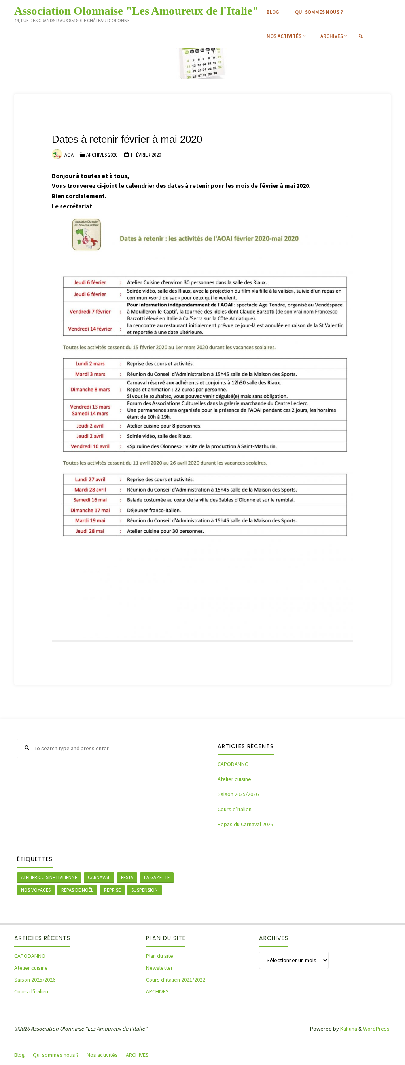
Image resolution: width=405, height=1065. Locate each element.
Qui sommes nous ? (56, 1054)
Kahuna (348, 1028)
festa (127, 877)
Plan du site (159, 955)
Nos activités (102, 1054)
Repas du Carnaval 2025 (245, 824)
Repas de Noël (77, 890)
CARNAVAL (99, 877)
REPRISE (112, 890)
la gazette (157, 877)
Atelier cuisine (234, 779)
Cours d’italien (235, 809)
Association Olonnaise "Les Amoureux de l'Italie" (136, 10)
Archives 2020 (101, 154)
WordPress (376, 1028)
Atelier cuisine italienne (49, 877)
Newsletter (159, 967)
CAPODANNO (233, 764)
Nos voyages (36, 890)
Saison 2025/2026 (238, 794)
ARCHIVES (157, 991)
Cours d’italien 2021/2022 (175, 979)
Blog (19, 1054)
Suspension (144, 890)
